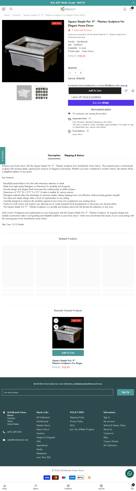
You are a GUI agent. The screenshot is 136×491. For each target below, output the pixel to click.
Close (134, 3)
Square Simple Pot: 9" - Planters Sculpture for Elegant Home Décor (68, 362)
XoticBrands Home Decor (72, 470)
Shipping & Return (74, 155)
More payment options (101, 109)
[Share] (131, 91)
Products (16, 15)
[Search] (11, 9)
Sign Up (125, 392)
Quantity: (72, 67)
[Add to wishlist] (56, 320)
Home (6, 15)
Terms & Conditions (92, 97)
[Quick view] (56, 326)
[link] (126, 90)
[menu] (3, 9)
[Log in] (124, 9)
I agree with (76, 97)
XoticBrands (82, 41)
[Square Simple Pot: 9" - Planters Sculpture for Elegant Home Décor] (68, 333)
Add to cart (94, 90)
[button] (5, 51)
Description (54, 155)
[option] (33, 51)
